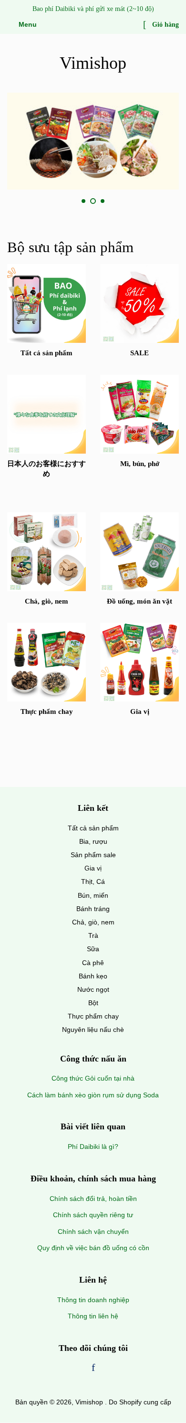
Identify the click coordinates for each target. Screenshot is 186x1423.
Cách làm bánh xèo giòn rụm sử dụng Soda (93, 1095)
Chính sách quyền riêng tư (93, 1215)
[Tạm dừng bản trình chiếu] (175, 201)
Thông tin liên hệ (93, 1316)
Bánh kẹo (93, 976)
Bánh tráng (93, 909)
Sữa (93, 949)
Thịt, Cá (93, 881)
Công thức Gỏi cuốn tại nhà (93, 1078)
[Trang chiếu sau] (125, 201)
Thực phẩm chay (93, 1016)
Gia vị (93, 868)
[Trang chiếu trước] (60, 201)
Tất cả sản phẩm (93, 828)
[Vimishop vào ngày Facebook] (93, 1368)
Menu (27, 24)
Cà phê (93, 962)
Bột (93, 1003)
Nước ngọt (93, 989)
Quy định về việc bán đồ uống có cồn (93, 1248)
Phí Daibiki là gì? (93, 1146)
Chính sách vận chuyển (93, 1231)
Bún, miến (93, 895)
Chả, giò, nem (93, 922)
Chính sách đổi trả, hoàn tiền (93, 1198)
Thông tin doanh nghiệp (93, 1300)
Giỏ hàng (164, 24)
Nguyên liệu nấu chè (93, 1029)
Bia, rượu (93, 841)
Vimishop (93, 63)
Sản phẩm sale (93, 855)
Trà (93, 935)
